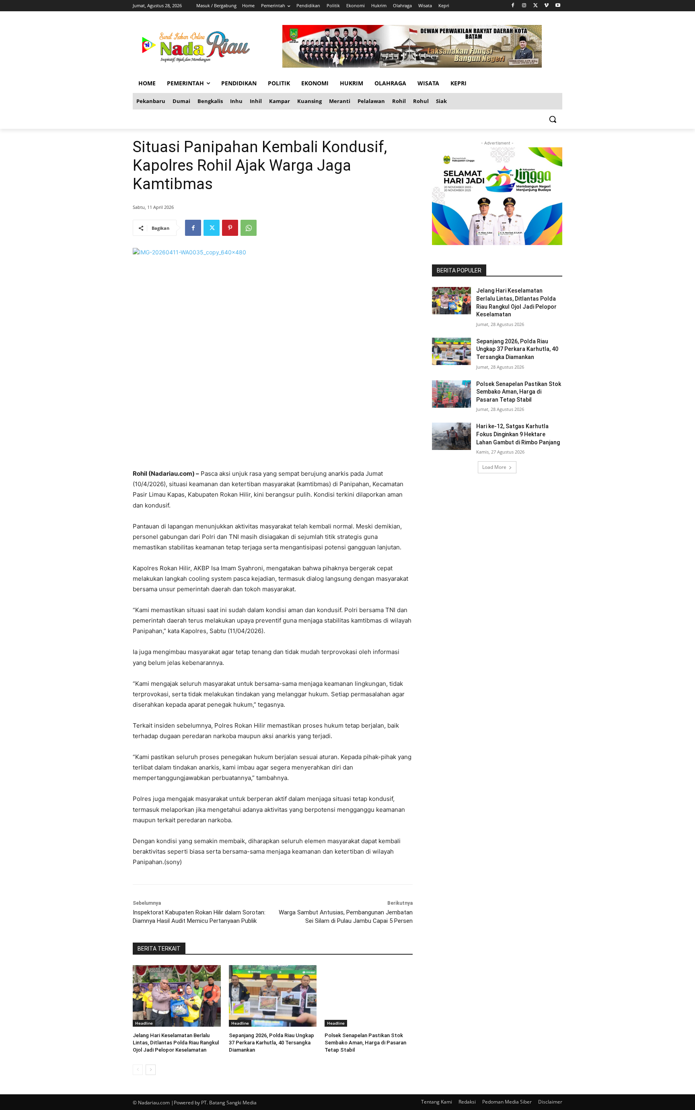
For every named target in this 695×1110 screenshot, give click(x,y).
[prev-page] (138, 1070)
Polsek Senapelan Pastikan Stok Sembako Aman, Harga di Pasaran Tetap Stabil (365, 1042)
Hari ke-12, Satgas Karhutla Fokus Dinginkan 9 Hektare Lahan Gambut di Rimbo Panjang (518, 434)
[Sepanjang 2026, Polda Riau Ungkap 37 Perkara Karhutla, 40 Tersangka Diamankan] (273, 996)
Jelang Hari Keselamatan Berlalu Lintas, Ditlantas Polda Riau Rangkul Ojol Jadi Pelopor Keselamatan (176, 1042)
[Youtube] (557, 5)
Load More (494, 467)
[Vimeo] (546, 5)
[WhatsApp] (249, 228)
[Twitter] (535, 5)
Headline (144, 1023)
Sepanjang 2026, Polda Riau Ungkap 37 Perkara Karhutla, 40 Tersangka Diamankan (271, 1042)
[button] (552, 119)
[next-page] (151, 1070)
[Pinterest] (230, 228)
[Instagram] (524, 5)
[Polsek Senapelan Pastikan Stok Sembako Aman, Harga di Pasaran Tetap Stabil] (369, 996)
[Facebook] (513, 5)
